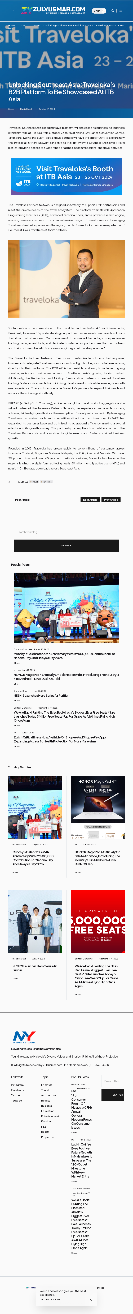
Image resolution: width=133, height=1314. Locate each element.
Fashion (46, 1121)
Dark (97, 11)
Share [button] (11, 109)
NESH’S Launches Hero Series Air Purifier (41, 695)
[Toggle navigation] (120, 11)
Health (45, 1131)
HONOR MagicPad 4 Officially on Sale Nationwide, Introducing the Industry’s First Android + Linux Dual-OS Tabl (97, 858)
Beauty (45, 1100)
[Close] (90, 1299)
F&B (43, 1126)
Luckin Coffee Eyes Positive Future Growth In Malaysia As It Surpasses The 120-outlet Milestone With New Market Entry (81, 1160)
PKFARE (13, 403)
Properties (47, 1137)
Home (11, 25)
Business (46, 1105)
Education (47, 1110)
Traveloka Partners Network (32, 205)
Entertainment (50, 1116)
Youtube (16, 1100)
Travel (22, 25)
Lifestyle (46, 1084)
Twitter (15, 1095)
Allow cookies (50, 1299)
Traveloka (35, 25)
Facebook (17, 1090)
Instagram (17, 1084)
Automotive (48, 1095)
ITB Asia (37, 133)
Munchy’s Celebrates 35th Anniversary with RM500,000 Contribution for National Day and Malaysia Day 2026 (33, 858)
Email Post (22, 482)
